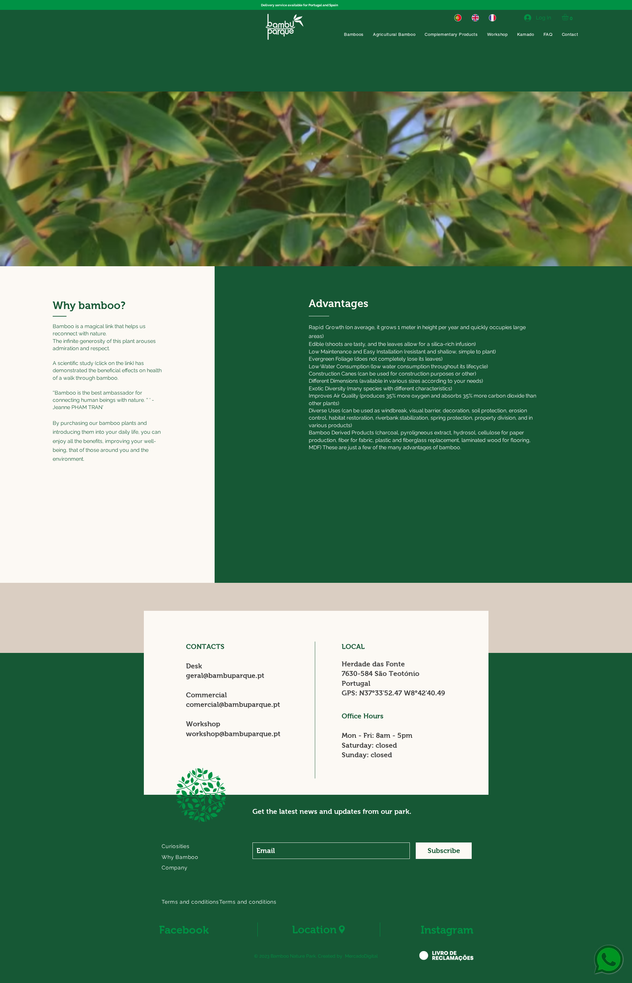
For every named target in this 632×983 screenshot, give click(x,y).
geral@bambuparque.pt (225, 675)
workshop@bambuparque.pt (233, 733)
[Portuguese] (457, 17)
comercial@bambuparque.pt (233, 704)
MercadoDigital (361, 956)
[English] (475, 17)
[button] (569, 17)
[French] (492, 17)
